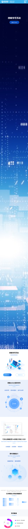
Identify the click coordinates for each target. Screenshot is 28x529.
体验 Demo (14, 22)
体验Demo (20, 374)
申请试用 (7, 374)
